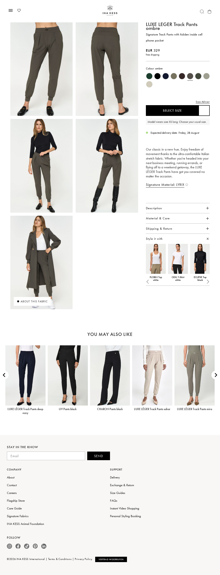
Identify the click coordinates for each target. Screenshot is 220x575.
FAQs (113, 500)
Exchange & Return (122, 485)
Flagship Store (16, 500)
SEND (98, 456)
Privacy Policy (83, 559)
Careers (12, 493)
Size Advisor (203, 101)
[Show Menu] (10, 10)
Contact (12, 485)
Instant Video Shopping (124, 508)
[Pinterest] (35, 546)
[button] (148, 282)
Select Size (172, 110)
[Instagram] (9, 546)
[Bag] (209, 11)
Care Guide (14, 508)
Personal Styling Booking (125, 516)
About (10, 477)
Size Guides (117, 493)
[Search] (202, 11)
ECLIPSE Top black (200, 278)
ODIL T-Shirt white (178, 278)
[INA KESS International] (110, 10)
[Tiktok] (26, 546)
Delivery (115, 477)
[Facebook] (18, 546)
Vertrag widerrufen (111, 559)
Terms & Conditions (60, 559)
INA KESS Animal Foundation (25, 524)
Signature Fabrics (17, 516)
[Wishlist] (19, 10)
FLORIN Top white (156, 278)
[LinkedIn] (43, 546)
